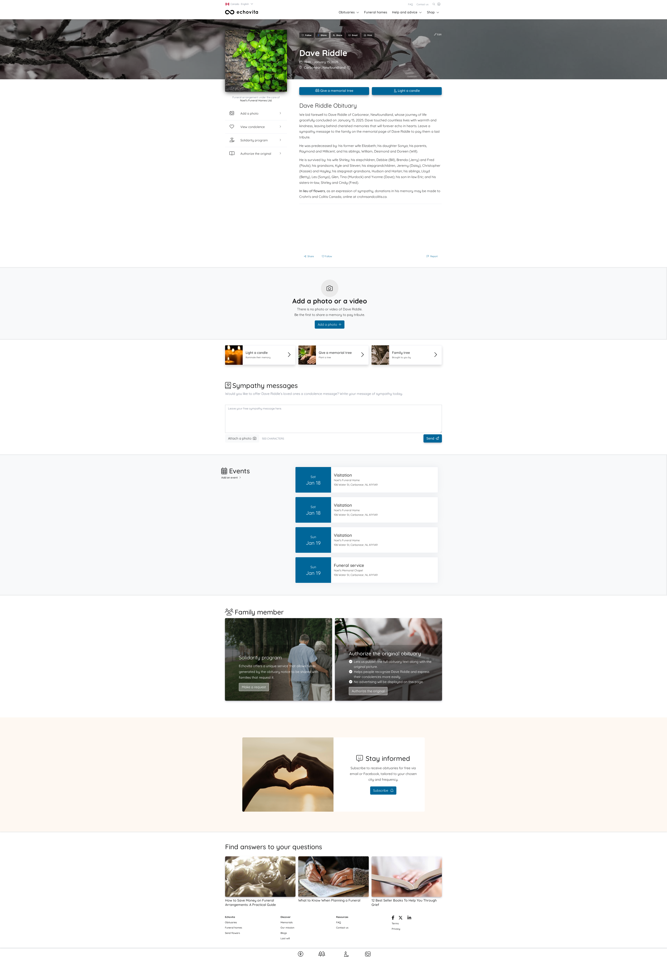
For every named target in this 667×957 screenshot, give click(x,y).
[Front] (241, 12)
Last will (285, 938)
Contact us (423, 4)
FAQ (410, 4)
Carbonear (312, 67)
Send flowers (232, 933)
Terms (395, 923)
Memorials (287, 922)
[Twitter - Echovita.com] (400, 918)
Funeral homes (375, 12)
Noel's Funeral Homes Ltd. (256, 100)
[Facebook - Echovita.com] (393, 918)
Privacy (396, 928)
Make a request (254, 687)
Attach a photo (240, 438)
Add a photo (327, 324)
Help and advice (404, 12)
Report (434, 256)
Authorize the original (368, 691)
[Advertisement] (370, 228)
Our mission (287, 927)
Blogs (284, 933)
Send (430, 438)
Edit (439, 34)
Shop (431, 12)
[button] (239, 4)
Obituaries (347, 12)
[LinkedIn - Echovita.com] (409, 918)
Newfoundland (334, 67)
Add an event (229, 477)
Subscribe (381, 790)
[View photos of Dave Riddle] (256, 61)
